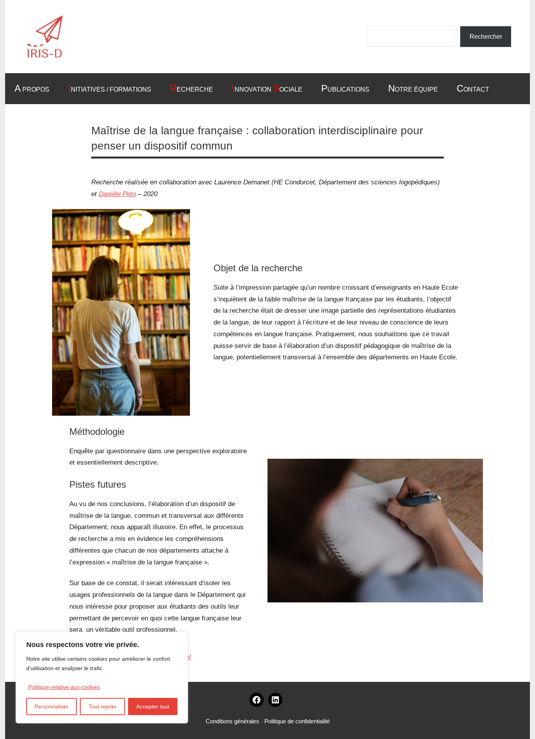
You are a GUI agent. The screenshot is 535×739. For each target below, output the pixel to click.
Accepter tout (152, 706)
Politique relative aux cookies (64, 687)
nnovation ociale (267, 88)
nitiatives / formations (109, 88)
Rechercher (486, 36)
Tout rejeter (103, 706)
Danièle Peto (117, 194)
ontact (473, 88)
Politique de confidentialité (297, 721)
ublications (345, 88)
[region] (102, 677)
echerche (191, 88)
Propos (31, 88)
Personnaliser (51, 706)
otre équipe (413, 88)
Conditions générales (232, 721)
